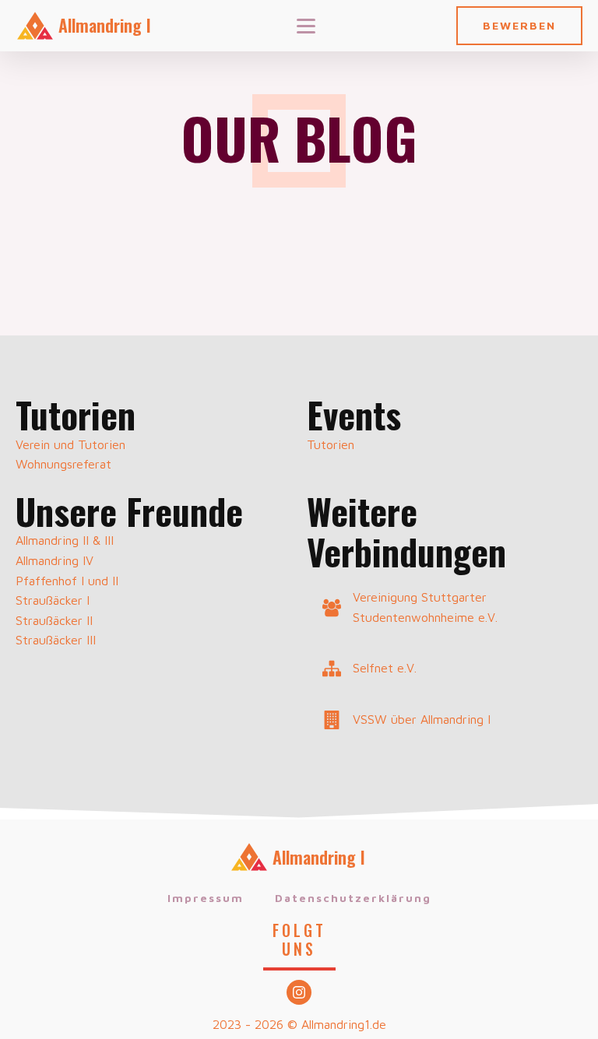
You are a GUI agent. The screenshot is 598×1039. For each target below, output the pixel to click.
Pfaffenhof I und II (67, 581)
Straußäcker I (53, 600)
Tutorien (330, 444)
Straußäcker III (56, 640)
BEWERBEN (519, 25)
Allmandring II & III (65, 540)
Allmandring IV (54, 560)
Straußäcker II (54, 620)
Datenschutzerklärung (353, 897)
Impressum (205, 897)
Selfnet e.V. (385, 668)
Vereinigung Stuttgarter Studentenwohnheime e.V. (425, 607)
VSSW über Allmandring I (422, 719)
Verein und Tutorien (70, 444)
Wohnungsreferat (63, 464)
